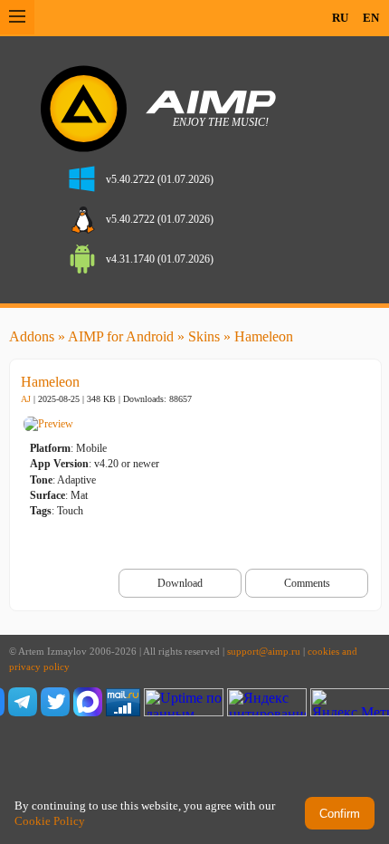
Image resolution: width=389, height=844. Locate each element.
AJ (26, 399)
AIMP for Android (121, 336)
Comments (307, 583)
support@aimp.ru (263, 652)
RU (340, 17)
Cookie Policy (49, 821)
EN (371, 17)
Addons (31, 336)
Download (180, 583)
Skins (204, 336)
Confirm (339, 813)
